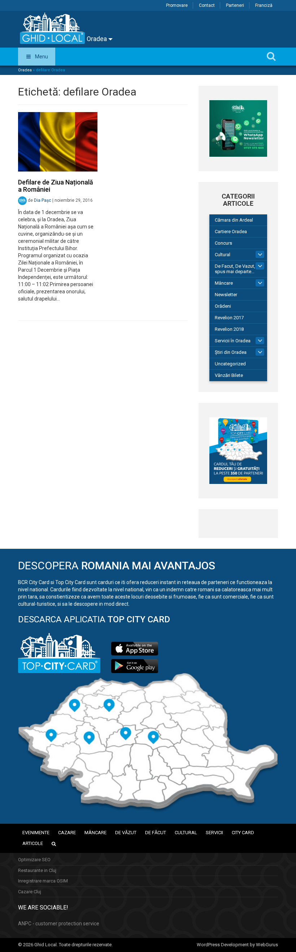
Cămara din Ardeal (234, 220)
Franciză (264, 5)
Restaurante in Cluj (37, 870)
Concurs (223, 243)
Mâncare (224, 283)
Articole (32, 843)
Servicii (214, 832)
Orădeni (223, 306)
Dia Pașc (42, 200)
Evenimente (35, 832)
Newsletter (226, 294)
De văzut (125, 832)
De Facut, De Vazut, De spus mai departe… (238, 268)
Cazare (67, 832)
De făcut (155, 832)
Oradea (97, 39)
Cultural (222, 254)
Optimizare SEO (34, 859)
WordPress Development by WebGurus (237, 944)
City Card (243, 832)
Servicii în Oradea (233, 340)
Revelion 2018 (229, 329)
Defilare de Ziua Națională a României (55, 185)
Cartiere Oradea (231, 231)
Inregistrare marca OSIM (43, 881)
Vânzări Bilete (229, 375)
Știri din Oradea (231, 352)
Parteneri (235, 5)
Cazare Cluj (29, 891)
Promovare (177, 5)
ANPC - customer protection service (58, 923)
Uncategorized (230, 363)
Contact (207, 5)
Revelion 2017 (229, 317)
